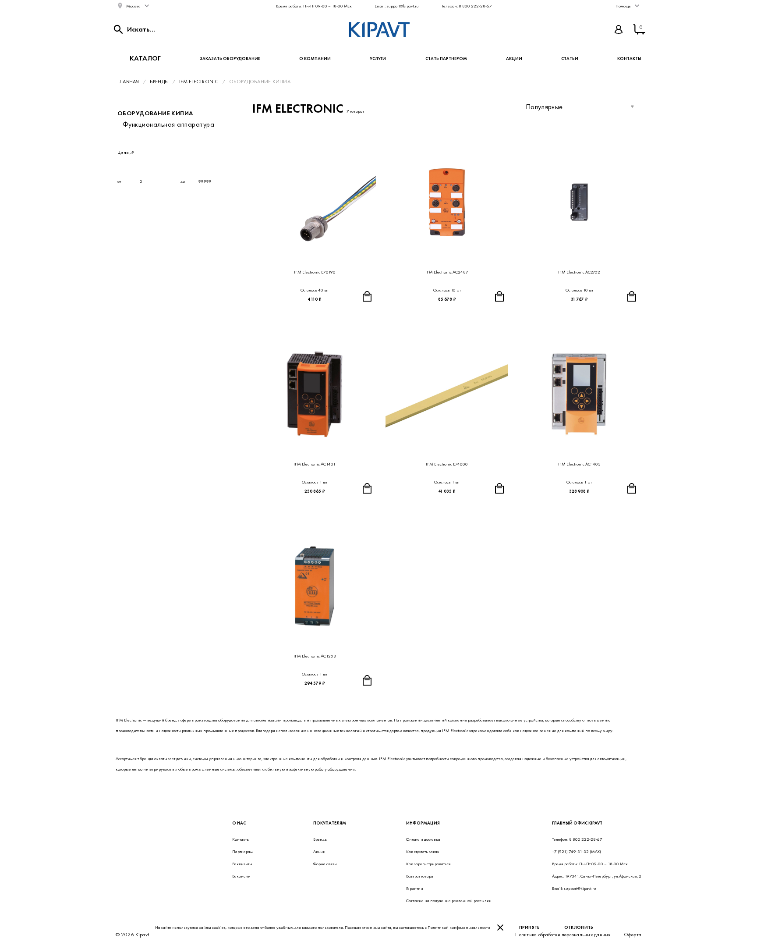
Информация (423, 823)
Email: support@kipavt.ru (397, 6)
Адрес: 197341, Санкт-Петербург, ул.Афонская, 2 (596, 876)
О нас (239, 823)
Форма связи (325, 864)
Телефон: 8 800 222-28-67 (467, 6)
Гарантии (414, 888)
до (183, 181)
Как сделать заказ (422, 851)
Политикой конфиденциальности (459, 927)
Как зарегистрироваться (428, 864)
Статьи (569, 58)
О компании (315, 58)
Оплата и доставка (423, 839)
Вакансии (241, 876)
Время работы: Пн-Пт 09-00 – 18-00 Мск (314, 6)
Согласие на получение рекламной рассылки (449, 900)
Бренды (320, 839)
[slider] (120, 164)
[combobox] (580, 106)
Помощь (623, 6)
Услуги (378, 58)
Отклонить (579, 927)
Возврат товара (419, 876)
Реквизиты (242, 864)
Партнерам (242, 851)
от (119, 181)
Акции (514, 58)
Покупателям (329, 823)
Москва (133, 6)
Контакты (629, 58)
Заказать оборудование (230, 58)
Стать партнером (446, 58)
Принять (529, 927)
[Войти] (618, 29)
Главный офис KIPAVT (577, 823)
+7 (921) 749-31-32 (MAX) (576, 851)
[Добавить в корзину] (367, 296)
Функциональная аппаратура (168, 124)
